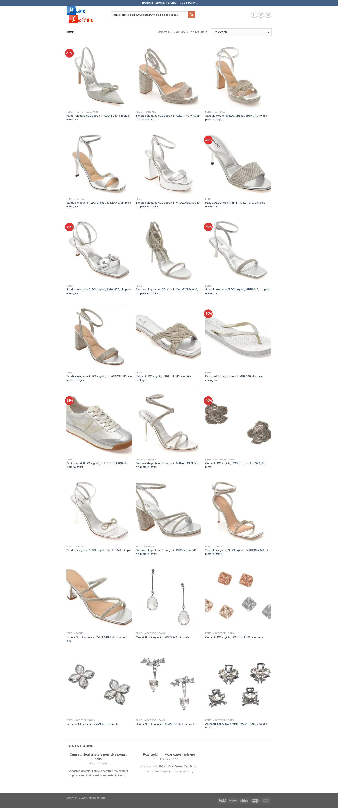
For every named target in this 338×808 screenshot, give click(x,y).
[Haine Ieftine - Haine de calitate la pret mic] (85, 15)
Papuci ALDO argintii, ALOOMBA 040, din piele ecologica (234, 378)
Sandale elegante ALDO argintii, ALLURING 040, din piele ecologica (168, 117)
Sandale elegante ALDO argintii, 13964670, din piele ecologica (98, 291)
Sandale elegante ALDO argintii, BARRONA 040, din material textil (237, 552)
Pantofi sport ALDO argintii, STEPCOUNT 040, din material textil (97, 465)
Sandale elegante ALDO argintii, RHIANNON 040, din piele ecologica (99, 378)
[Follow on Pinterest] (268, 15)
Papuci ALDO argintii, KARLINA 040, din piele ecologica (163, 378)
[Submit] (191, 14)
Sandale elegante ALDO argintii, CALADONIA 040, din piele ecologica (167, 291)
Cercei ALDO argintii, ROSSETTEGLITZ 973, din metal (235, 465)
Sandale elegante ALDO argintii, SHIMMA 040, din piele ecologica (236, 117)
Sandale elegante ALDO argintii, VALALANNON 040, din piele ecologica (168, 204)
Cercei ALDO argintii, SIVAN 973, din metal (92, 723)
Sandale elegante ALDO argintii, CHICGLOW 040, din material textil (166, 552)
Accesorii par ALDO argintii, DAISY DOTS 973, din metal (236, 725)
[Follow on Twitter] (261, 15)
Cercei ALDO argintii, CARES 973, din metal (163, 637)
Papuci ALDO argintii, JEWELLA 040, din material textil (96, 638)
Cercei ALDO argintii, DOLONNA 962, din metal (234, 637)
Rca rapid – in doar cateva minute (169, 754)
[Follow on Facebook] (254, 15)
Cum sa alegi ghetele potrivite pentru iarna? (98, 757)
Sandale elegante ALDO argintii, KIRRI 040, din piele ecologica (237, 291)
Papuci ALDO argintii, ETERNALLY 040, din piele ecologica (235, 204)
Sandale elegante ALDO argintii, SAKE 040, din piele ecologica (98, 204)
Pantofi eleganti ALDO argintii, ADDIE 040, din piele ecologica (97, 117)
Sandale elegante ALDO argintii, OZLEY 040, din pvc (98, 550)
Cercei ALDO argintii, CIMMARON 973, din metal (166, 723)
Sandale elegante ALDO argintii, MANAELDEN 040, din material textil (167, 465)
